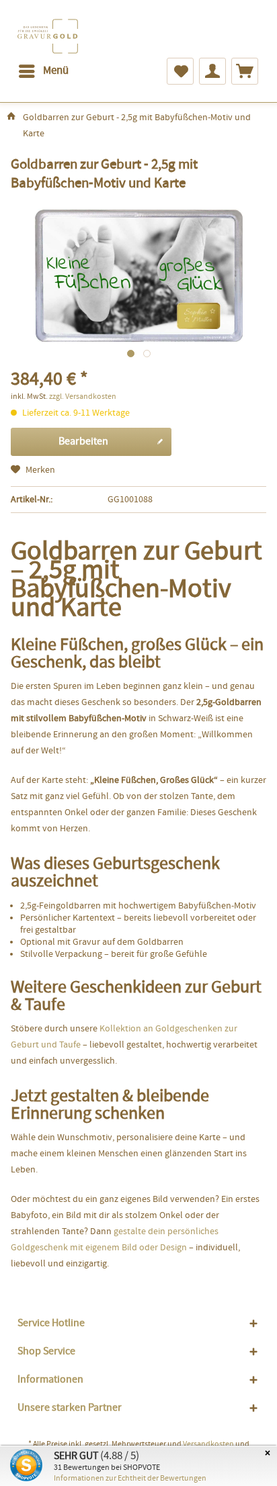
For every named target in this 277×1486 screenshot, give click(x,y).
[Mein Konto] (212, 71)
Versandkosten (208, 1444)
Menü (56, 71)
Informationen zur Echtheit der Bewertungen (130, 1478)
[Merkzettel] (180, 71)
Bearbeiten (83, 441)
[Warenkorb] (244, 71)
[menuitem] (43, 71)
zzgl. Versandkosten (82, 396)
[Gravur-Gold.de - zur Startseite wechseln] (48, 36)
